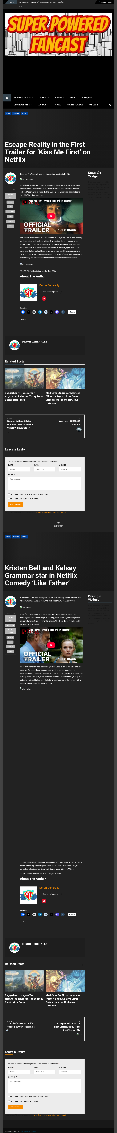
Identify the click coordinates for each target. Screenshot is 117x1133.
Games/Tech (87, 98)
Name (11, 465)
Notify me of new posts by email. (24, 499)
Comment (13, 475)
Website (62, 465)
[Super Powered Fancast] (7, 97)
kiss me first (10, 195)
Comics (43, 98)
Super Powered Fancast (27, 1131)
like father (10, 625)
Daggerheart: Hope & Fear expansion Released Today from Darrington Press (24, 396)
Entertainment (22, 105)
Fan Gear (93, 105)
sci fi (10, 207)
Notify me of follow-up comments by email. (29, 494)
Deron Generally (10, 186)
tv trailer (10, 211)
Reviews (42, 105)
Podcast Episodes (23, 98)
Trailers (16, 113)
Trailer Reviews (75, 105)
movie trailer (10, 631)
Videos (58, 98)
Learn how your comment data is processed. (50, 512)
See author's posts (50, 292)
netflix (10, 202)
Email (36, 465)
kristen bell (10, 619)
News (72, 98)
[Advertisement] (58, 75)
